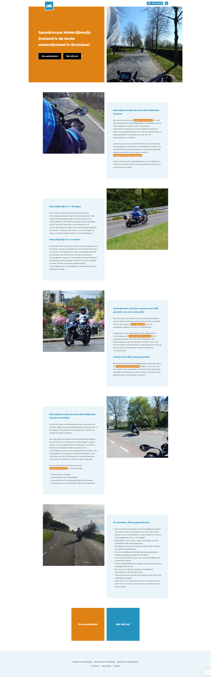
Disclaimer (95, 666)
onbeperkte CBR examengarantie (128, 155)
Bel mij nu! (123, 624)
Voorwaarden (106, 666)
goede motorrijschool (143, 120)
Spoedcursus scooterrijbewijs (127, 662)
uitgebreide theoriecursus (140, 336)
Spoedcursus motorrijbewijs (104, 662)
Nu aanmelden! (88, 624)
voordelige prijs (138, 324)
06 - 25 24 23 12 (155, 3)
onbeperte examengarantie (127, 366)
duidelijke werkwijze (58, 468)
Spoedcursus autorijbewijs (82, 662)
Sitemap (116, 666)
